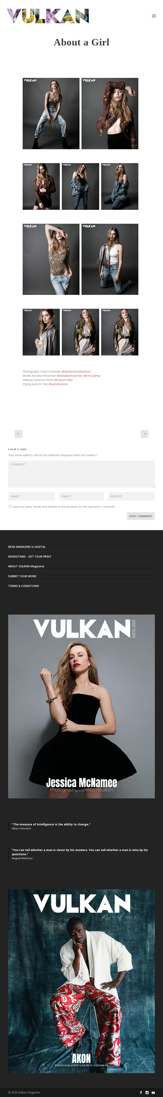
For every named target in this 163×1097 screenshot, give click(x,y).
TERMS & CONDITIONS (23, 586)
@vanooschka (63, 380)
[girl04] (41, 332)
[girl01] (110, 113)
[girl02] (41, 186)
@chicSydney (92, 376)
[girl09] (80, 186)
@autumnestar (58, 384)
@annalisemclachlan (70, 376)
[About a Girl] (119, 332)
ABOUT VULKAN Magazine (26, 566)
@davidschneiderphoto (76, 371)
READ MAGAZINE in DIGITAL (27, 547)
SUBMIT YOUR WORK (22, 576)
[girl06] (51, 259)
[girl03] (110, 259)
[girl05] (80, 332)
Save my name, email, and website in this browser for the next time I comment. (64, 506)
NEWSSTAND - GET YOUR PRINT (29, 556)
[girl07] (51, 113)
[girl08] (119, 186)
